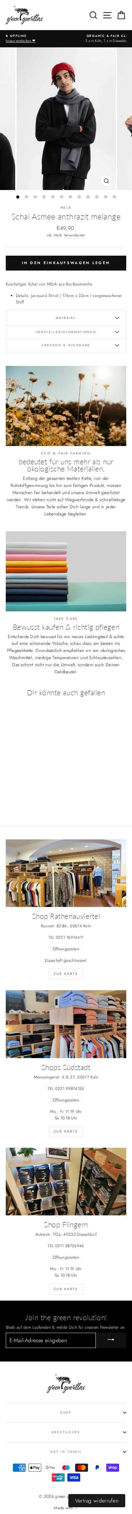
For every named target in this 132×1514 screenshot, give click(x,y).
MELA (66, 207)
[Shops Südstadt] (66, 1024)
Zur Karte (66, 973)
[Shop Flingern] (66, 1181)
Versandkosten (74, 235)
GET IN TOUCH (65, 1451)
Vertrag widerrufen (96, 1501)
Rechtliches (66, 1432)
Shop (66, 1412)
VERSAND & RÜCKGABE (66, 345)
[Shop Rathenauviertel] (66, 873)
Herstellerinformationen (66, 332)
